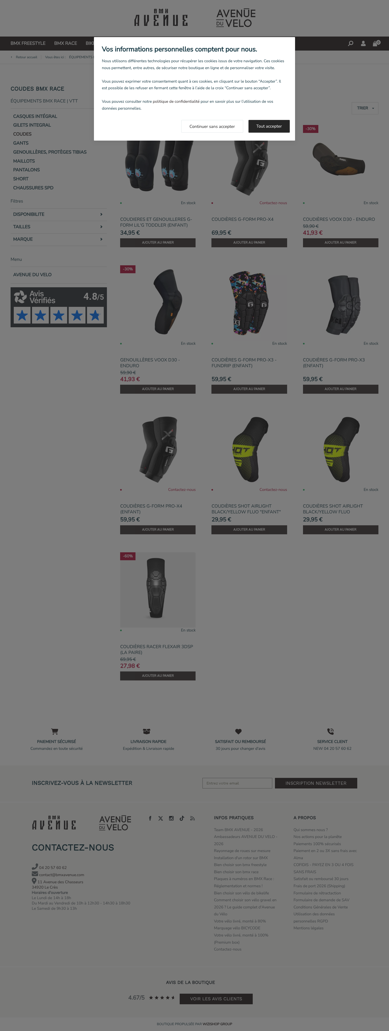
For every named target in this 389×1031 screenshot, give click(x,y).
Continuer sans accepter (212, 126)
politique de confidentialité (176, 101)
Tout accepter (269, 126)
